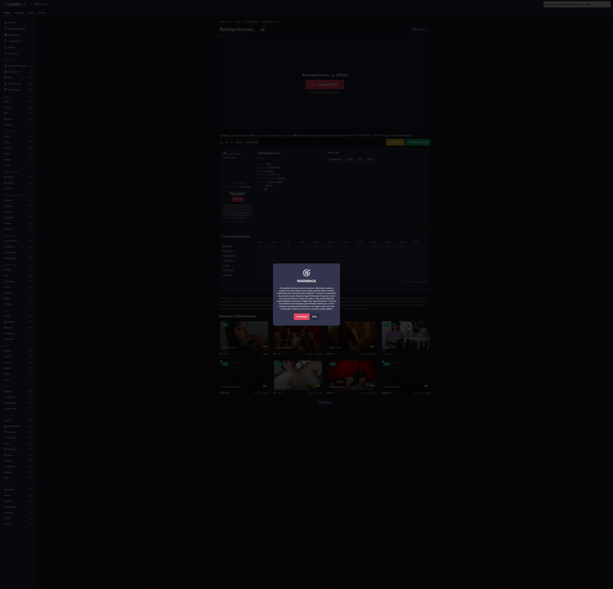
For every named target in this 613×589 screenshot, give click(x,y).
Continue (301, 316)
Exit (314, 316)
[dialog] (306, 294)
